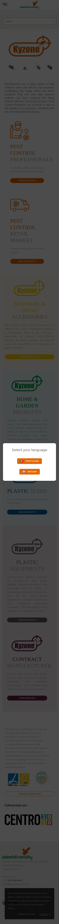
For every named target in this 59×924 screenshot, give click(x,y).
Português (32, 461)
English (32, 471)
